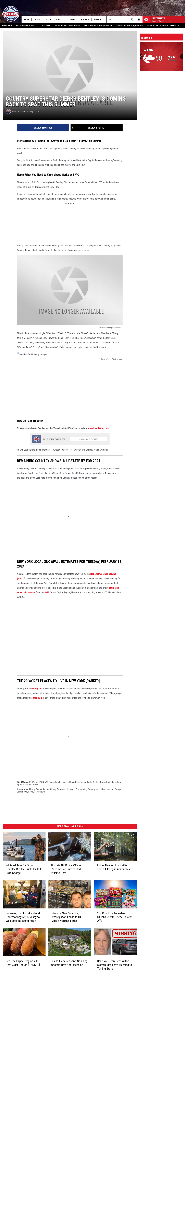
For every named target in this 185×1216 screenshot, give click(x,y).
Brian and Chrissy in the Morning (72, 789)
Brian (14, 111)
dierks (83, 782)
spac (19, 784)
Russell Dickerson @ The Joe (129, 25)
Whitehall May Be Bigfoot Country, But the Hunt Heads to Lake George (24, 869)
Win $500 (46, 25)
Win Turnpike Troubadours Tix (98, 25)
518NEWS (43, 782)
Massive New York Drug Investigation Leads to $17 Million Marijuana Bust (67, 916)
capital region (61, 782)
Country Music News (97, 789)
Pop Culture (39, 792)
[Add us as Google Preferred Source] (117, 19)
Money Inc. (37, 688)
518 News (33, 782)
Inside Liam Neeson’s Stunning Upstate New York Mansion (69, 963)
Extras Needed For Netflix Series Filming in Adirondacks (114, 867)
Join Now (84, 19)
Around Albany (49, 789)
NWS (47, 592)
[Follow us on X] (131, 19)
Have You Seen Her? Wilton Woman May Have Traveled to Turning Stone (114, 964)
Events (72, 19)
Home (26, 19)
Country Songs (114, 789)
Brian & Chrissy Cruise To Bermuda (163, 25)
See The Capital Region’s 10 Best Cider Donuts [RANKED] (23, 963)
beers (51, 782)
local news (22, 792)
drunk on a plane (108, 782)
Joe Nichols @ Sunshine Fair (67, 25)
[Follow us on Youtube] (139, 19)
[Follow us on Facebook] (124, 19)
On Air (37, 19)
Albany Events (35, 789)
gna (119, 782)
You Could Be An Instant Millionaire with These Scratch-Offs (115, 916)
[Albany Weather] (161, 56)
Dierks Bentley (93, 782)
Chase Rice (74, 782)
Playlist (60, 19)
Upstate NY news (30, 784)
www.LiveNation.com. (99, 428)
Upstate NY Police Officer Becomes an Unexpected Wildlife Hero (66, 869)
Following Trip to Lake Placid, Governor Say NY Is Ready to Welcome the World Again (23, 916)
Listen (48, 19)
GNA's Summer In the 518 (27, 25)
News (30, 792)
